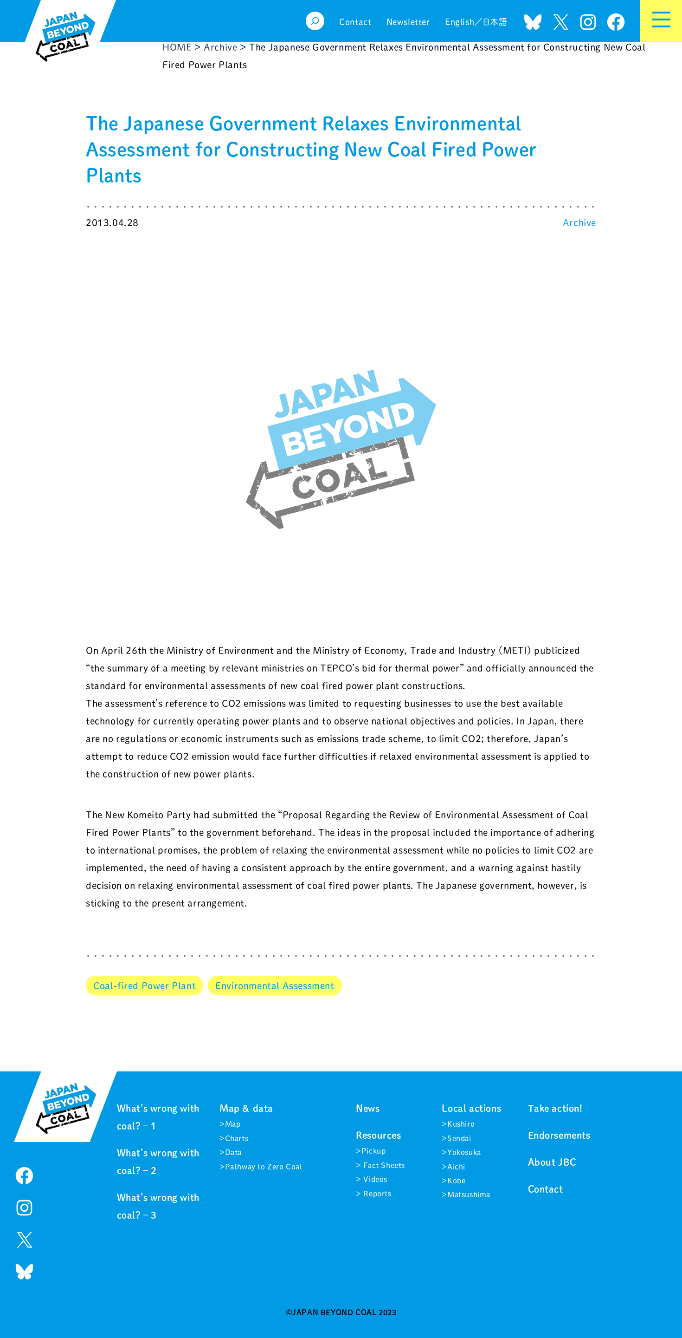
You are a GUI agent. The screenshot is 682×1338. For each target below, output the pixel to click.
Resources (378, 1135)
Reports (376, 1193)
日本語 (495, 22)
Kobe (456, 1180)
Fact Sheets (383, 1165)
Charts (237, 1138)
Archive (579, 222)
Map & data (246, 1108)
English (459, 22)
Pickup (373, 1151)
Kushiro (461, 1124)
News (368, 1108)
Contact (545, 1189)
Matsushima (468, 1194)
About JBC (552, 1162)
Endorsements (559, 1135)
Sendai (459, 1138)
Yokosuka (464, 1152)
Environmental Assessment (274, 985)
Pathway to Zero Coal (263, 1166)
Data (233, 1152)
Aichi (456, 1166)
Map (233, 1124)
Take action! (555, 1108)
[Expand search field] (315, 21)
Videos (374, 1179)
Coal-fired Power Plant (144, 985)
